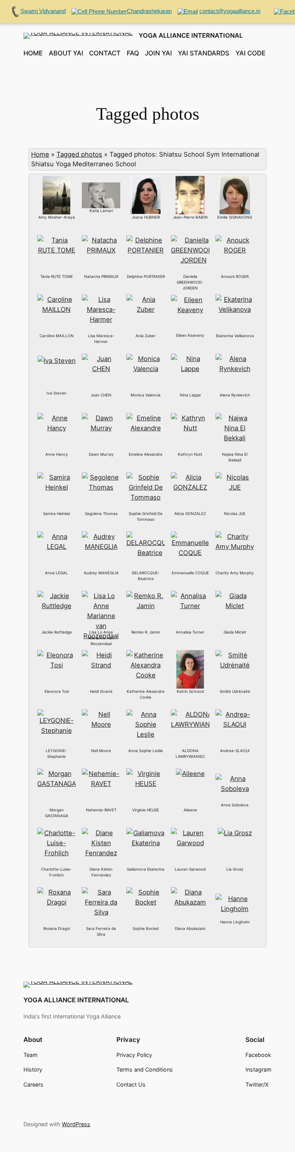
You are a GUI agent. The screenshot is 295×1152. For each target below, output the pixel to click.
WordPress (76, 1124)
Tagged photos (79, 154)
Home (40, 154)
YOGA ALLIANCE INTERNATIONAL (191, 35)
